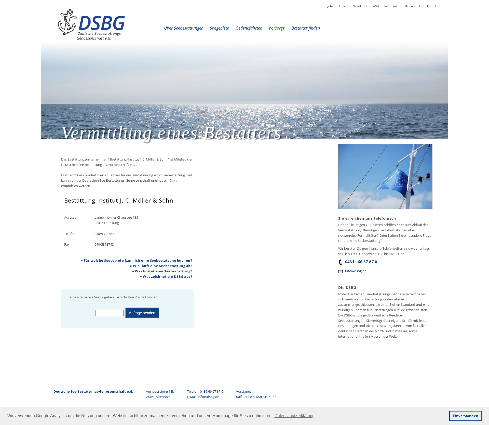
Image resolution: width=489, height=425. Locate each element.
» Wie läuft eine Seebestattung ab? (161, 265)
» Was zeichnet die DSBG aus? (166, 276)
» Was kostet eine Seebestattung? (162, 271)
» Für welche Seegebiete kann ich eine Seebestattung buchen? (136, 260)
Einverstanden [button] (465, 416)
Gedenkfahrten (249, 28)
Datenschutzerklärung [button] (295, 416)
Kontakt (432, 6)
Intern (343, 6)
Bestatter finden (305, 28)
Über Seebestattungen (184, 28)
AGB (375, 6)
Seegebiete (219, 28)
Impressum (392, 6)
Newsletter (360, 6)
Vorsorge (277, 28)
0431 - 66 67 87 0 (361, 261)
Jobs (330, 6)
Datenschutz (413, 6)
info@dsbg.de (355, 271)
